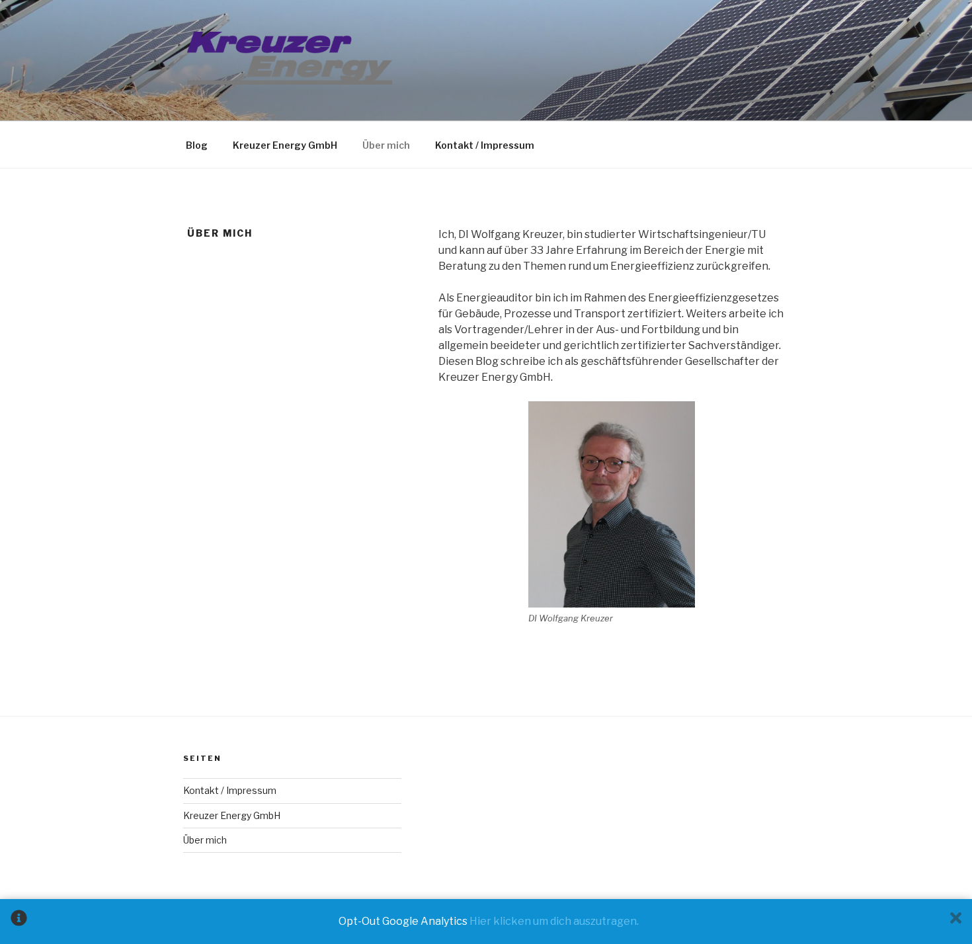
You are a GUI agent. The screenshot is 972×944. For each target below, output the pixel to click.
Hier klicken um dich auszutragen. (554, 921)
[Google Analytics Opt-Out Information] (19, 921)
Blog (197, 145)
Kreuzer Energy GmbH (285, 145)
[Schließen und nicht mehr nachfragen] (955, 921)
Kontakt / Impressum (484, 145)
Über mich (386, 145)
